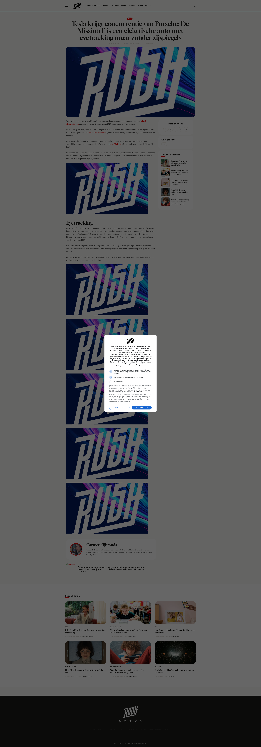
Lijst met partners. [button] (138, 392)
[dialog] (130, 373)
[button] (130, 381)
